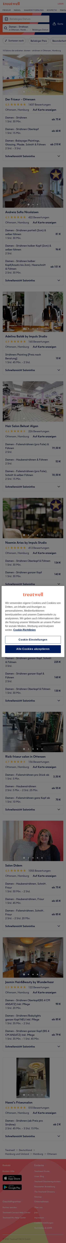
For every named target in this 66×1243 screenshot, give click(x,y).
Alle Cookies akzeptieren (33, 649)
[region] (33, 621)
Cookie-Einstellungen (33, 639)
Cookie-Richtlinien (24, 630)
